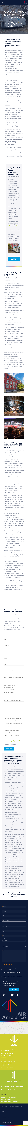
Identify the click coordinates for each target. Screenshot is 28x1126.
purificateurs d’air (9, 687)
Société (5, 658)
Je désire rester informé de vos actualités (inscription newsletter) (12, 731)
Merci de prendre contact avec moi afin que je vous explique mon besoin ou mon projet (13, 725)
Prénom (5, 639)
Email (5, 652)
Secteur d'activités (8, 670)
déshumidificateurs (10, 692)
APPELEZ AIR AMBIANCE (14, 258)
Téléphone (6, 645)
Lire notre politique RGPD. (13, 741)
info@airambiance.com (7, 1065)
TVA (5, 664)
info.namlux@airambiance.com (10, 1101)
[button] (14, 383)
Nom (5, 633)
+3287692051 (8, 1063)
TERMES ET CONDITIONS (16, 1106)
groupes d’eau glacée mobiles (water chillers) (13, 697)
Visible (8, 1122)
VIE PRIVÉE (4, 1106)
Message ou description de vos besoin (12, 700)
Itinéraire (4, 1058)
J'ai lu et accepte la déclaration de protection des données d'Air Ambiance (13, 736)
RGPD (3, 1111)
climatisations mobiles (11, 689)
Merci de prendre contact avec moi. (12, 972)
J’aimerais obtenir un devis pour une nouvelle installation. (11, 968)
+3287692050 (12, 1061)
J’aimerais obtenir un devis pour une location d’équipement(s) (13, 719)
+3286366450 (12, 1097)
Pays (3, 938)
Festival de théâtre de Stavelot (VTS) (14, 228)
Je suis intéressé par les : (9, 685)
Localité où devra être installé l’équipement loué (13, 678)
